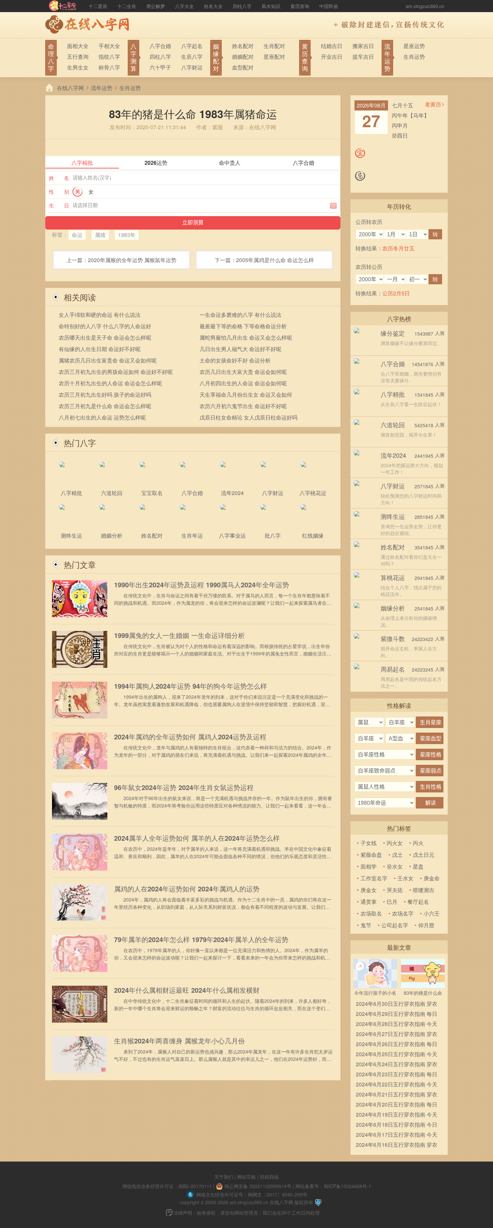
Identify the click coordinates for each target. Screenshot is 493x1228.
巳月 (392, 901)
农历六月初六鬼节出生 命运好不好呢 (243, 406)
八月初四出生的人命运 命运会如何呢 (243, 383)
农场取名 (371, 913)
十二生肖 (126, 6)
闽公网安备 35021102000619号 (257, 1186)
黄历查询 (299, 6)
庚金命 (432, 878)
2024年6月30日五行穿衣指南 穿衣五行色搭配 (396, 1004)
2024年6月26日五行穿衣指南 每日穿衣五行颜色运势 (396, 1044)
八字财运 (192, 67)
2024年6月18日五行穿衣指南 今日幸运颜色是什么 (396, 1125)
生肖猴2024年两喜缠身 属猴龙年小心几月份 (179, 1040)
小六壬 (432, 913)
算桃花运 (393, 577)
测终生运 (393, 516)
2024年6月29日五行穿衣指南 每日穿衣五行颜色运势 (396, 1014)
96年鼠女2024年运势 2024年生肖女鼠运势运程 (184, 787)
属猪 (100, 235)
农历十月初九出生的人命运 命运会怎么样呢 (110, 383)
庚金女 (369, 890)
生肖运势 (414, 56)
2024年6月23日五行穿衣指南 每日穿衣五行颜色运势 (396, 1074)
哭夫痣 (395, 890)
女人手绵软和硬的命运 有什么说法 (100, 314)
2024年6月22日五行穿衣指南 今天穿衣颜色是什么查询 (396, 1084)
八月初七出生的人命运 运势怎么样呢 (102, 417)
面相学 (369, 866)
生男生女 (78, 67)
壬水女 (405, 878)
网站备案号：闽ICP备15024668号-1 (333, 1186)
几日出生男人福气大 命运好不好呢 (240, 349)
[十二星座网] (62, 6)
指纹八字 (109, 56)
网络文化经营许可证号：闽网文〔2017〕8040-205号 (251, 1194)
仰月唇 (426, 925)
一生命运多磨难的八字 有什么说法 (240, 314)
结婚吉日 (331, 46)
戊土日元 (423, 854)
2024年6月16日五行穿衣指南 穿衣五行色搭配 (396, 1145)
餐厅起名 (418, 901)
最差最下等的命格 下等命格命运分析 (243, 326)
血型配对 (243, 67)
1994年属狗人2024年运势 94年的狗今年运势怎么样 (190, 686)
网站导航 (246, 1176)
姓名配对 (243, 46)
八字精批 (393, 394)
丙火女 (395, 843)
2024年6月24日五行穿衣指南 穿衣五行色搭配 (396, 1064)
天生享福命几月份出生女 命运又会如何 (246, 394)
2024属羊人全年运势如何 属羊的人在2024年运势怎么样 (197, 838)
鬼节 (366, 925)
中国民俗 (328, 6)
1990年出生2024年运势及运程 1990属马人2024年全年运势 (201, 584)
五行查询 (78, 56)
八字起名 (192, 46)
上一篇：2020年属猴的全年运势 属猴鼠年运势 (121, 260)
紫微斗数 (393, 638)
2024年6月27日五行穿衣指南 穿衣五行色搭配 (396, 1034)
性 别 (59, 191)
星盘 (418, 866)
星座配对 (274, 56)
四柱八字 (242, 6)
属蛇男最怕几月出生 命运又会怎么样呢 (246, 337)
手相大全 (109, 46)
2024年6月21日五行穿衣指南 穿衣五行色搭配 (396, 1094)
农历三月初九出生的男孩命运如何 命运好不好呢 (116, 372)
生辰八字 (192, 56)
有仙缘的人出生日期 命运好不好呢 (100, 349)
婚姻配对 (243, 56)
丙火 (418, 843)
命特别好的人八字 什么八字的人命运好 (105, 326)
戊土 (397, 854)
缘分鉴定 (393, 333)
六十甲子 (160, 67)
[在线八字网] (88, 25)
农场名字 (403, 913)
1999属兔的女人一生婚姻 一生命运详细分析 (179, 635)
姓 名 (59, 177)
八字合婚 (160, 46)
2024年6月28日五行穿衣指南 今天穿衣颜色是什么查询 (396, 1024)
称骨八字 (109, 67)
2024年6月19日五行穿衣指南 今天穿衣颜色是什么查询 (396, 1115)
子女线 (369, 843)
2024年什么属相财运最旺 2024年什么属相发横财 (187, 990)
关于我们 (223, 1176)
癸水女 (395, 866)
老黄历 (433, 104)
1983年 (126, 235)
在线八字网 (70, 88)
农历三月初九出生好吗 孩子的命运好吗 (105, 394)
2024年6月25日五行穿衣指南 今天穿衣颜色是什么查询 (396, 1054)
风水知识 (271, 6)
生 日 (59, 205)
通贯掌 (369, 901)
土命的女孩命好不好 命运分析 (235, 360)
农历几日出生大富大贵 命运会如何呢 (243, 372)
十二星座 (98, 6)
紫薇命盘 (371, 854)
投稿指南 (269, 1176)
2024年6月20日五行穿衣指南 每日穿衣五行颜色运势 (396, 1105)
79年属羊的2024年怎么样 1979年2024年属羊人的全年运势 (201, 939)
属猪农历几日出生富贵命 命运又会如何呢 (108, 360)
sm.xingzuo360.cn (425, 6)
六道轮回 (393, 424)
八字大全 (184, 6)
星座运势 (414, 46)
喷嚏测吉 (423, 890)
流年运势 (101, 88)
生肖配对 (274, 46)
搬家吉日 (363, 46)
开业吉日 (331, 56)
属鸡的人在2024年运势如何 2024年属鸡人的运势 (187, 888)
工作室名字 (374, 878)
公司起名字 (394, 925)
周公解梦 (155, 6)
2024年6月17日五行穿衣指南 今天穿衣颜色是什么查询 (396, 1135)
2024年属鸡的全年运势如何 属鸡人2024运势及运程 (190, 736)
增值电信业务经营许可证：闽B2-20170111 (167, 1186)
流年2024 (393, 455)
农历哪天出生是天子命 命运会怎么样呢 (105, 337)
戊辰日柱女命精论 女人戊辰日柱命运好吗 (248, 417)
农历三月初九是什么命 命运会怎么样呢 (105, 406)
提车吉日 (363, 56)
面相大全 (78, 46)
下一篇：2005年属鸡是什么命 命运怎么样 (264, 260)
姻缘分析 (393, 607)
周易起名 (393, 669)
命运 (77, 235)
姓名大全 (213, 6)
